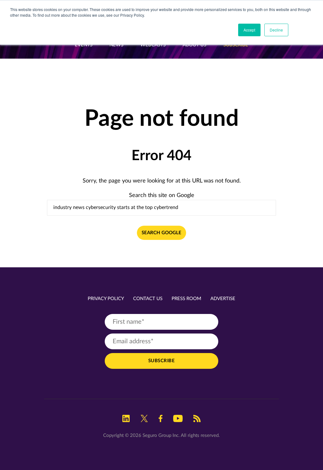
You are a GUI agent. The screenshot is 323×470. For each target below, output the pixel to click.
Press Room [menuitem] (186, 298)
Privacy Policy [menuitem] (106, 298)
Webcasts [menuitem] (153, 45)
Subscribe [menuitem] (235, 45)
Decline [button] (276, 29)
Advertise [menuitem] (222, 298)
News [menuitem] (116, 45)
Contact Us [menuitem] (147, 298)
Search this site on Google (161, 195)
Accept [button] (249, 29)
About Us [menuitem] (194, 45)
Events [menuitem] (83, 45)
